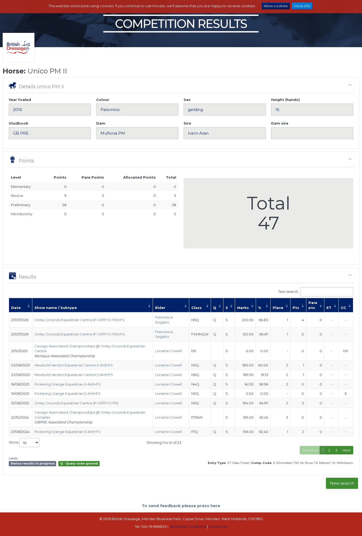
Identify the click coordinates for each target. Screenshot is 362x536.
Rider (160, 307)
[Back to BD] (17, 54)
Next (346, 450)
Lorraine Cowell (168, 351)
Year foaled (20, 100)
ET (329, 307)
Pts (296, 307)
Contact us (218, 526)
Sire (187, 123)
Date (16, 307)
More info (302, 6)
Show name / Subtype (55, 307)
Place (278, 307)
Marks (243, 307)
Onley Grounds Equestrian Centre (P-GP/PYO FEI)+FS (79, 320)
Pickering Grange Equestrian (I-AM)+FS (67, 384)
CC (343, 307)
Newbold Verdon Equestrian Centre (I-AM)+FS (73, 365)
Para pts (312, 305)
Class (196, 307)
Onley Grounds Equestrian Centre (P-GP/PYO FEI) (76, 403)
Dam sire (279, 123)
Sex (187, 100)
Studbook (18, 123)
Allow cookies (276, 6)
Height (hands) (285, 100)
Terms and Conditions (187, 526)
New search (342, 483)
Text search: (288, 291)
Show (14, 442)
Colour (102, 100)
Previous (309, 450)
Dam (100, 123)
